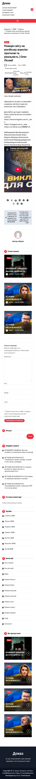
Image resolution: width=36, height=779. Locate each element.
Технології (8, 624)
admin (21, 241)
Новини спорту (9, 607)
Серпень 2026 (10, 516)
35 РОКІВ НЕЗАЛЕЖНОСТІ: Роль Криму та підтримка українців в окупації (19, 477)
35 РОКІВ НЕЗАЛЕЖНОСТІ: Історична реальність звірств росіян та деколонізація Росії (18, 469)
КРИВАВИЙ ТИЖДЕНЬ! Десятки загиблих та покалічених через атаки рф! (17, 272)
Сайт (6, 402)
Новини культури (10, 590)
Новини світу (9, 602)
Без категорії (8, 568)
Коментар (8, 357)
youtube (9, 73)
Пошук (9, 430)
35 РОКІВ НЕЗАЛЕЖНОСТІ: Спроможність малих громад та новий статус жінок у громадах (18, 460)
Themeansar (25, 775)
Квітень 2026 (9, 538)
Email (6, 393)
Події (6, 618)
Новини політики (10, 596)
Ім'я (6, 383)
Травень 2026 (9, 532)
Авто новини (8, 563)
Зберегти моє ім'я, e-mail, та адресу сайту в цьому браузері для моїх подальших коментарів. (17, 414)
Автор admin (12, 65)
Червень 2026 (10, 527)
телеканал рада (28, 73)
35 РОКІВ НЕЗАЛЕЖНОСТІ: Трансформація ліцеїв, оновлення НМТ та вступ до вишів (18, 486)
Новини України (10, 613)
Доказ (6, 3)
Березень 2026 (10, 543)
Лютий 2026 (9, 549)
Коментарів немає (11, 68)
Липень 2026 (9, 521)
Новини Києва (9, 585)
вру (22, 73)
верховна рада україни (16, 73)
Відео (6, 42)
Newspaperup (10, 775)
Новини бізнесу (9, 579)
